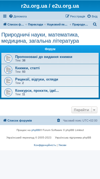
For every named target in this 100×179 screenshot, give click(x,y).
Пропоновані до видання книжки (43, 57)
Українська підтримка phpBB (73, 137)
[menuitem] (18, 16)
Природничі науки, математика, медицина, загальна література (40, 38)
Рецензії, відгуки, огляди (36, 79)
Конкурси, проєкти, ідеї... (37, 91)
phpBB (35, 130)
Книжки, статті (27, 68)
